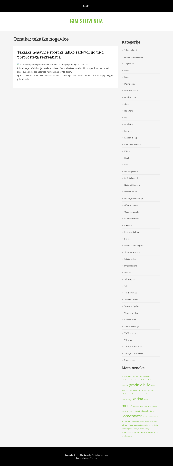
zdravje (147, 429)
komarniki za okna (152, 394)
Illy (125, 117)
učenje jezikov (139, 429)
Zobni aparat (130, 360)
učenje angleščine (127, 429)
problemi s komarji (133, 411)
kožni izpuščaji (126, 400)
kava (129, 394)
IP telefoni (128, 124)
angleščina (146, 376)
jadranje (150, 390)
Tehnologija (129, 279)
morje (127, 405)
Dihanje (137, 380)
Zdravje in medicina (133, 346)
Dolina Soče (129, 84)
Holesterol (128, 110)
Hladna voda (133, 390)
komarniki (142, 394)
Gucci (126, 104)
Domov (86, 6)
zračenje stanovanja (140, 432)
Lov (126, 164)
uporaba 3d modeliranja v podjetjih (146, 425)
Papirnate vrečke (131, 218)
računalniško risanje (147, 411)
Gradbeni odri (130, 97)
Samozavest (132, 415)
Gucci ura (125, 390)
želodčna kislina (127, 436)
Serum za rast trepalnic (134, 245)
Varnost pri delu (131, 313)
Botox (127, 77)
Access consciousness (133, 57)
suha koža (153, 421)
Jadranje (127, 131)
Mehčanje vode (131, 171)
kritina (137, 398)
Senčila (127, 239)
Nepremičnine (130, 191)
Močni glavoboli (131, 178)
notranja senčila (138, 406)
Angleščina (129, 63)
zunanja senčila (153, 432)
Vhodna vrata (130, 319)
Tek (125, 286)
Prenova (128, 225)
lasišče (146, 400)
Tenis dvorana (130, 292)
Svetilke (127, 272)
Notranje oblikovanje (133, 198)
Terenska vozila (131, 299)
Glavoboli (125, 386)
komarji (134, 394)
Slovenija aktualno (132, 252)
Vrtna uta (128, 340)
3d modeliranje (131, 50)
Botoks (127, 70)
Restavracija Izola (131, 232)
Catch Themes (91, 458)
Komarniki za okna (132, 144)
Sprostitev (135, 421)
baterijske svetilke (127, 380)
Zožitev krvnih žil (127, 432)
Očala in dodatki (131, 205)
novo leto (148, 406)
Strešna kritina (130, 265)
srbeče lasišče (144, 421)
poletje (154, 406)
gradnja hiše (139, 384)
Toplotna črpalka (131, 306)
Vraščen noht (130, 333)
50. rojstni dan (137, 376)
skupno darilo (126, 421)
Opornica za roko (131, 212)
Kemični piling (130, 137)
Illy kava (144, 390)
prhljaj (124, 411)
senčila (145, 417)
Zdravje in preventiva (133, 353)
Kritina (127, 151)
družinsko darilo (146, 380)
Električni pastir (131, 90)
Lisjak (126, 158)
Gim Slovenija (86, 21)
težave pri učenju (127, 425)
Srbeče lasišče (130, 259)
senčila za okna (154, 417)
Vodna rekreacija (131, 326)
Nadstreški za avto (132, 185)
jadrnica (124, 394)
